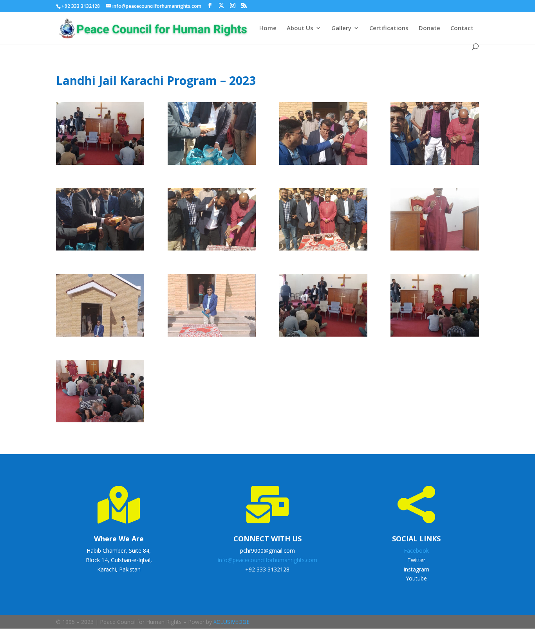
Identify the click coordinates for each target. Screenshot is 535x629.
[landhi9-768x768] (212, 336)
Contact (462, 28)
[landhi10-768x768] (323, 336)
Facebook (416, 550)
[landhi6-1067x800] (323, 250)
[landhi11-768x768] (434, 336)
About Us (300, 28)
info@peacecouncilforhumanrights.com (267, 560)
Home (268, 28)
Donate (429, 28)
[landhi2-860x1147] (323, 164)
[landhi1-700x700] (212, 164)
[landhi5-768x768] (212, 250)
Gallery (341, 28)
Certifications (388, 28)
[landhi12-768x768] (100, 422)
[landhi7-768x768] (434, 250)
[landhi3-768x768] (434, 164)
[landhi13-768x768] (100, 164)
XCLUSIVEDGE (231, 621)
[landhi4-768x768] (100, 250)
